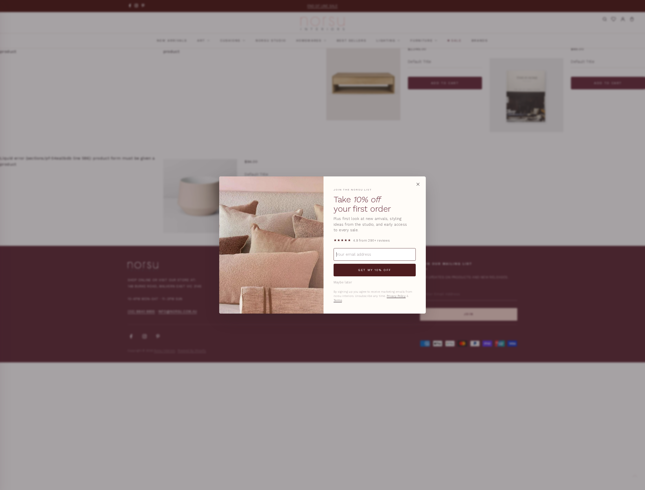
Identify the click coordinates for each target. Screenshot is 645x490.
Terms (338, 300)
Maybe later (343, 282)
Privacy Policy (396, 296)
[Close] (418, 184)
